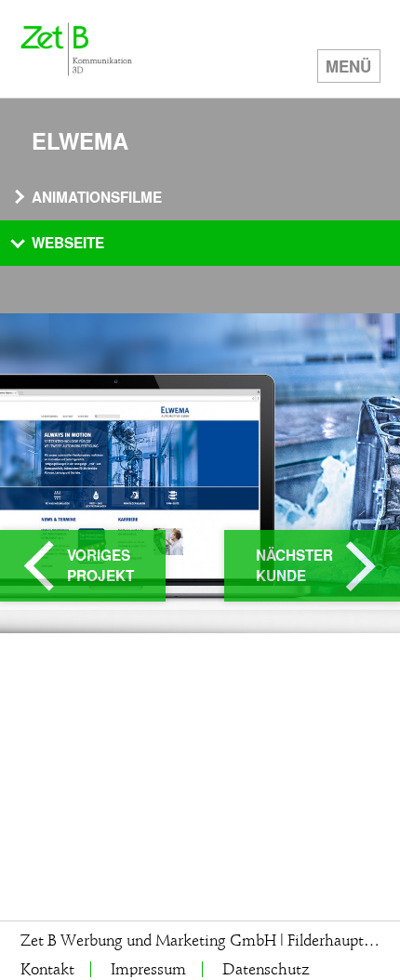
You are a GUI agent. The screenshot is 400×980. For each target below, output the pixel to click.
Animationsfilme (97, 197)
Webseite (68, 242)
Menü (348, 66)
